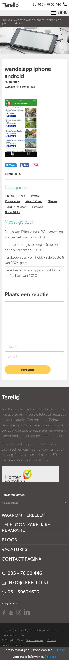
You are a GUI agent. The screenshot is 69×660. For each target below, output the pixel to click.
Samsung (37, 206)
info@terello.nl (27, 582)
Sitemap (18, 645)
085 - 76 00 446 (24, 573)
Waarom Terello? (24, 515)
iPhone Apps (12, 201)
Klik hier (59, 650)
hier (61, 630)
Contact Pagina (21, 559)
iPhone (34, 195)
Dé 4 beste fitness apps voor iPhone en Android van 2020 (32, 273)
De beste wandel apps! (28, 20)
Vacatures (14, 549)
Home (6, 20)
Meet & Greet (33, 201)
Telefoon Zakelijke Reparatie (26, 527)
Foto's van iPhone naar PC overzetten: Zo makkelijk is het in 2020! (34, 234)
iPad (22, 195)
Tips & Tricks (12, 212)
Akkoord (50, 656)
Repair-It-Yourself (15, 206)
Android (9, 195)
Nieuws (52, 201)
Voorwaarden (34, 640)
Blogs (9, 540)
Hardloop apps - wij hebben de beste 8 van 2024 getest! (34, 260)
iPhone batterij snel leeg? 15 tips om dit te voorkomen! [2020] (33, 247)
